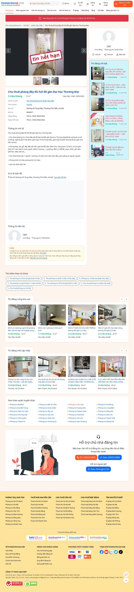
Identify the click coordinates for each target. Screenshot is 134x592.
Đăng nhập (106, 3)
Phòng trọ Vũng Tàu (13, 521)
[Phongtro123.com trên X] (116, 553)
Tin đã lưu (80, 3)
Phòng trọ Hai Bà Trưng (19, 408)
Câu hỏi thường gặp (44, 550)
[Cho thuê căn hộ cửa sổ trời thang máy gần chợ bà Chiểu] (52, 366)
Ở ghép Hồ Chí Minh (113, 501)
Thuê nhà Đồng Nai (38, 514)
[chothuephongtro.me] (98, 537)
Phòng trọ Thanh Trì (17, 421)
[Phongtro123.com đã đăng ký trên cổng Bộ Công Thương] (14, 583)
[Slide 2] (46, 81)
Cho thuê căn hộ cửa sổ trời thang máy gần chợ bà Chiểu (51, 380)
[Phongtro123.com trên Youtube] (106, 553)
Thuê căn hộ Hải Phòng (64, 514)
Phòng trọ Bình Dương (14, 514)
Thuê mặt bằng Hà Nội (89, 504)
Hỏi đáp (101, 10)
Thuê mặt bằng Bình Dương (91, 514)
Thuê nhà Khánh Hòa (39, 521)
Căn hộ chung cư (38, 10)
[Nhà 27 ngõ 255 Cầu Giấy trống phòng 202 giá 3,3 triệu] (112, 315)
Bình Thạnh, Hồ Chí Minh (47, 388)
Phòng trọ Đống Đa (105, 411)
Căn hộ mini (51, 10)
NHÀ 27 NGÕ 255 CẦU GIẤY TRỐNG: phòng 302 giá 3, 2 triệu (82, 329)
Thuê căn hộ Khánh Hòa (65, 518)
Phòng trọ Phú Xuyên (18, 418)
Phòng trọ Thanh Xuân (77, 411)
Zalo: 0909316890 (111, 457)
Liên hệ (8, 564)
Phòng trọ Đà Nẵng (12, 508)
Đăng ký (93, 3)
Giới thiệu (9, 550)
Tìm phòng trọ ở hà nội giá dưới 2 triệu (62, 283)
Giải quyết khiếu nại (44, 564)
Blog (93, 10)
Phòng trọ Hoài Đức (76, 414)
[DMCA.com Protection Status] (30, 583)
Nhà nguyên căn (22, 10)
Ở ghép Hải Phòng (113, 521)
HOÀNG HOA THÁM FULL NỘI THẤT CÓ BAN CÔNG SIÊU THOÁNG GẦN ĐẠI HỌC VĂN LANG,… (82, 380)
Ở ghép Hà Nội (111, 504)
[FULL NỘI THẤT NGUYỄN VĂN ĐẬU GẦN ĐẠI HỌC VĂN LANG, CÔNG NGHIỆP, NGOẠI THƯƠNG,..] (112, 366)
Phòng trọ (9, 10)
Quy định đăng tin (44, 560)
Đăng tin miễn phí (124, 3)
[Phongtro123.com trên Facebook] (102, 553)
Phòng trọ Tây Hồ (46, 411)
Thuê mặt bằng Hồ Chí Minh (91, 501)
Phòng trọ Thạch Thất (106, 418)
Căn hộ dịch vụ (65, 10)
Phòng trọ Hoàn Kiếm (47, 408)
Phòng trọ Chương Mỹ (18, 414)
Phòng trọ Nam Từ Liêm (19, 411)
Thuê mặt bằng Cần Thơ (90, 511)
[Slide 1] (37, 81)
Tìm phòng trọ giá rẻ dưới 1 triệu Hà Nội (25, 283)
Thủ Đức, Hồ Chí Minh (16, 388)
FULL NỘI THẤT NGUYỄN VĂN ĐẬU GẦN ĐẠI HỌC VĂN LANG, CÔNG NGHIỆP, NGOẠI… (111, 380)
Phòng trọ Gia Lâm (46, 414)
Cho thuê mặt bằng (90, 497)
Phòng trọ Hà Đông (105, 404)
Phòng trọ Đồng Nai (12, 518)
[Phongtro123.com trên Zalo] (111, 553)
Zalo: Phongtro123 (100, 469)
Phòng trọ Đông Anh (106, 421)
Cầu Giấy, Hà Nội (14, 337)
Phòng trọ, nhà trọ (14, 497)
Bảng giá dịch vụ (112, 10)
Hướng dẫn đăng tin (44, 554)
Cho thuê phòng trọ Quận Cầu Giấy (40, 101)
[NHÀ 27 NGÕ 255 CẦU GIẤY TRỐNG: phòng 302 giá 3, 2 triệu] (82, 315)
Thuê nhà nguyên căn (41, 497)
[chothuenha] (56, 537)
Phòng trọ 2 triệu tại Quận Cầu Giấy (95, 278)
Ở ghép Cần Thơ (112, 514)
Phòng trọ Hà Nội (11, 504)
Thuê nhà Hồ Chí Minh (39, 501)
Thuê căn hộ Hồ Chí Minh (65, 501)
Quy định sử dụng (12, 557)
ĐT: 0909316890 (87, 457)
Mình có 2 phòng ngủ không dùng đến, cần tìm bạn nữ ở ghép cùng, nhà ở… (21, 329)
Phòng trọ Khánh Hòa (13, 524)
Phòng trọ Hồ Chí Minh (14, 501)
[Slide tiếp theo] (82, 51)
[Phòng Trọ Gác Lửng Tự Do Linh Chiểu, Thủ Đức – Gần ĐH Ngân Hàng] (22, 366)
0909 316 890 (20, 577)
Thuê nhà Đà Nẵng (38, 511)
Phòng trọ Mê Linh (105, 414)
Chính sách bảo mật (13, 560)
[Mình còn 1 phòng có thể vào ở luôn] (52, 315)
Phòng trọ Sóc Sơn (76, 418)
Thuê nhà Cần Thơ (38, 518)
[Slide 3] (55, 81)
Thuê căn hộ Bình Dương (65, 508)
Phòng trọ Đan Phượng (78, 421)
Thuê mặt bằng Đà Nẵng (90, 508)
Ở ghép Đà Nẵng (112, 508)
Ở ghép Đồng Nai (112, 518)
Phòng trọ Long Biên (106, 408)
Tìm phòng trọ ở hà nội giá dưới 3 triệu (25, 278)
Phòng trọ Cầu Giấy (76, 404)
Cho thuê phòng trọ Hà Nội (20, 288)
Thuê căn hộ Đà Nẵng (64, 511)
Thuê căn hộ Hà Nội (63, 504)
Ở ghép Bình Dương (113, 511)
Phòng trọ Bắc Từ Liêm (48, 404)
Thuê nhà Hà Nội (37, 504)
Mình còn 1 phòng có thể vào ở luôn (50, 329)
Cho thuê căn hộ (63, 497)
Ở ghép (76, 10)
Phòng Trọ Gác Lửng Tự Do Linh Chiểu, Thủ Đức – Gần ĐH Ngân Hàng (20, 380)
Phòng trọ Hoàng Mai (77, 408)
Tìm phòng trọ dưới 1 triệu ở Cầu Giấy (60, 278)
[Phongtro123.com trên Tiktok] (121, 553)
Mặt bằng (85, 10)
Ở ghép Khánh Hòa (113, 524)
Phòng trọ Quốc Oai (47, 418)
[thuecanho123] (77, 537)
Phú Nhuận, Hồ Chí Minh (77, 388)
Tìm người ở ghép (114, 497)
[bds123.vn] (35, 537)
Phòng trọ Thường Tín (48, 421)
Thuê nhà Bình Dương (39, 508)
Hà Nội (29, 104)
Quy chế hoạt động (12, 554)
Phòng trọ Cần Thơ (12, 511)
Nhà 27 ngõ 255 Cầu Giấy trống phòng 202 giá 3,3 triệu (110, 329)
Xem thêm (43, 253)
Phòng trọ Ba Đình (17, 404)
